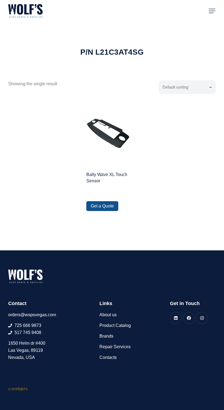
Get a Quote (102, 206)
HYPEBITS (19, 389)
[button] (212, 11)
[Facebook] (189, 318)
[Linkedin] (176, 318)
